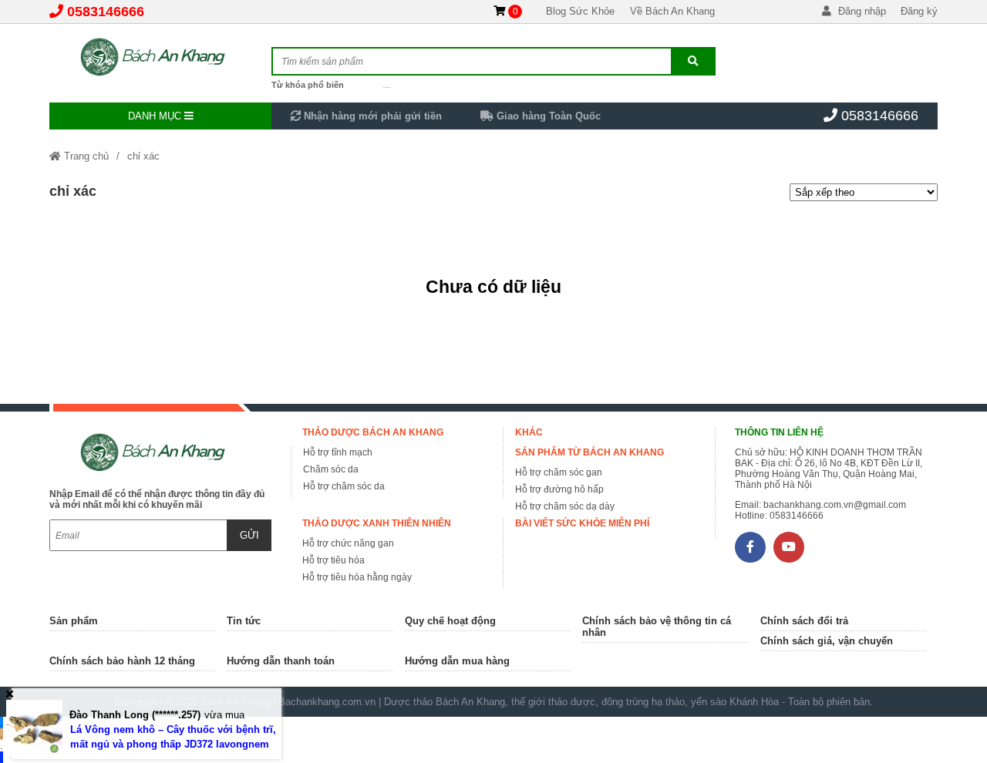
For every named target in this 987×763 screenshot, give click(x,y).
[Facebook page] (750, 547)
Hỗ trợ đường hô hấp (559, 489)
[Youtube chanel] (788, 547)
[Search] (693, 61)
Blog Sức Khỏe (580, 11)
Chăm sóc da (331, 469)
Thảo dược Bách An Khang (372, 432)
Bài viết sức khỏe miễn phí (582, 523)
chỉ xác (143, 156)
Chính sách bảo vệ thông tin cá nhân (656, 626)
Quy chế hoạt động (450, 621)
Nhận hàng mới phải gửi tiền (371, 116)
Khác (529, 432)
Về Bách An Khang (672, 11)
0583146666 (105, 11)
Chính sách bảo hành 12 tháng (122, 661)
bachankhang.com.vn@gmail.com (834, 504)
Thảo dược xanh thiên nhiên (376, 523)
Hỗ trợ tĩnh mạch (337, 452)
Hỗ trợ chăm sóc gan (558, 472)
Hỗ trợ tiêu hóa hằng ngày (357, 577)
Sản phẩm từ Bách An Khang (589, 452)
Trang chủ (85, 156)
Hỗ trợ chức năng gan (348, 543)
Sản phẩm (73, 621)
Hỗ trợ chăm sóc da (344, 486)
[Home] (160, 58)
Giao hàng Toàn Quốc (547, 116)
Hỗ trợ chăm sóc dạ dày (565, 506)
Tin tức (244, 621)
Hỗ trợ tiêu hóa (333, 560)
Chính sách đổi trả (804, 621)
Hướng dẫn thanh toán (281, 661)
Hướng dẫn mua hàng (457, 661)
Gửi (249, 535)
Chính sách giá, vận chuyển (826, 641)
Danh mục (156, 116)
